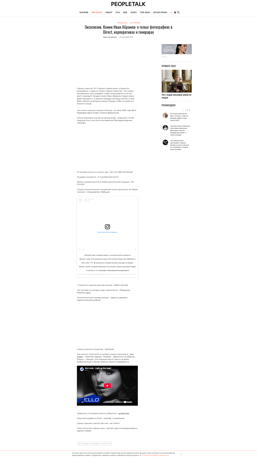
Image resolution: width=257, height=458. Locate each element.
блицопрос (86, 443)
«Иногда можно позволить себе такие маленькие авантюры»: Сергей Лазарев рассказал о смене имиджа (180, 130)
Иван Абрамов (95, 443)
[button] (190, 110)
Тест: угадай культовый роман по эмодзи (176, 96)
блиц (79, 443)
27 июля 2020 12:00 (126, 37)
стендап (104, 443)
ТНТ (110, 443)
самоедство (123, 413)
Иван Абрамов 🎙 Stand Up (98, 274)
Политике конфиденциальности (155, 455)
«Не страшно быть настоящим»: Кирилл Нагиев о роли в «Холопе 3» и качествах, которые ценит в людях (179, 145)
